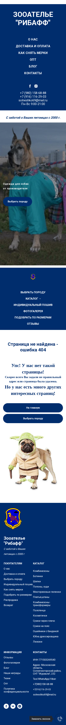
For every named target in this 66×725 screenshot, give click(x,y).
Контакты (33, 73)
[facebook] (30, 86)
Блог (33, 66)
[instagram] (36, 86)
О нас (33, 39)
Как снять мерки (33, 53)
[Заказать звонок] (59, 718)
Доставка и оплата (33, 46)
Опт (33, 59)
